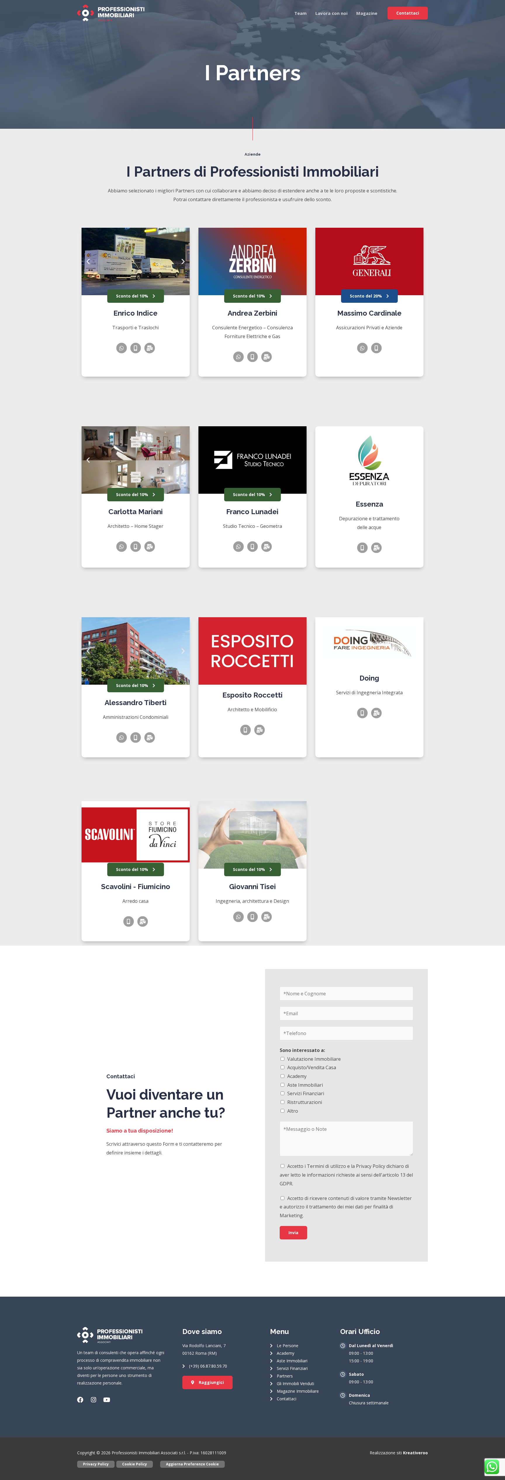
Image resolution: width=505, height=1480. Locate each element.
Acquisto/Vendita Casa (311, 1067)
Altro (292, 1111)
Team (300, 13)
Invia (293, 1232)
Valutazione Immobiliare (314, 1059)
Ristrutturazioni (304, 1102)
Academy (297, 1076)
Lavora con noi (331, 13)
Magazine (366, 13)
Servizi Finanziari (305, 1093)
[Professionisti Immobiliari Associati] (110, 12)
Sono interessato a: (302, 1050)
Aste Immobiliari (305, 1085)
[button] (88, 261)
